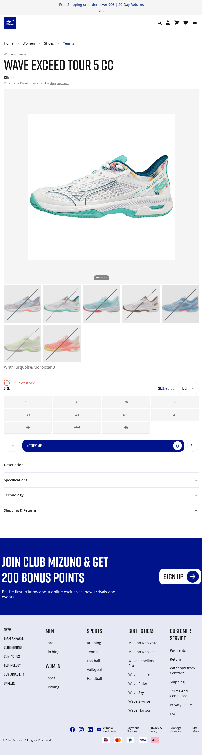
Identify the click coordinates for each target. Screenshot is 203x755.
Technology (12, 665)
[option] (22, 304)
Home (9, 43)
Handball (94, 678)
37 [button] (77, 401)
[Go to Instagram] (81, 729)
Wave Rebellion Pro (141, 663)
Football (93, 660)
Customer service (180, 634)
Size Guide (166, 388)
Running (94, 642)
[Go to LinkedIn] (90, 729)
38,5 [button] (175, 401)
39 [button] (28, 414)
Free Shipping (70, 4)
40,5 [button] (126, 414)
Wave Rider (137, 683)
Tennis (68, 43)
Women (29, 43)
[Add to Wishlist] (193, 446)
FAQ (173, 713)
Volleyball (95, 669)
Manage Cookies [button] (176, 729)
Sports (94, 630)
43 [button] (126, 427)
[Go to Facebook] (72, 729)
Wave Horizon (139, 710)
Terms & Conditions (109, 729)
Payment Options (133, 729)
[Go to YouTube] (99, 729)
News (8, 629)
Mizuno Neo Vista (142, 642)
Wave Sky (136, 692)
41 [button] (175, 414)
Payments (178, 650)
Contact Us (12, 656)
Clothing (52, 651)
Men (50, 630)
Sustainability (14, 674)
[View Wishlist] (185, 23)
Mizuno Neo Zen (142, 651)
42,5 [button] (77, 427)
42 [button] (28, 427)
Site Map (195, 729)
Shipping (177, 682)
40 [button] (77, 414)
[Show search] (159, 23)
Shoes (49, 43)
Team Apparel (14, 638)
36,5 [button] (28, 401)
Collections (141, 630)
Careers (10, 683)
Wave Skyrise (139, 701)
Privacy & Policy (155, 729)
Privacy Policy (181, 704)
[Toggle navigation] (195, 23)
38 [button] (126, 401)
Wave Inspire (139, 674)
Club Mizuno (13, 647)
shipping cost (59, 83)
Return (175, 659)
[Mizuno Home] (10, 22)
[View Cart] (176, 23)
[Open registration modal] (167, 23)
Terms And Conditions (179, 693)
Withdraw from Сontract (182, 670)
